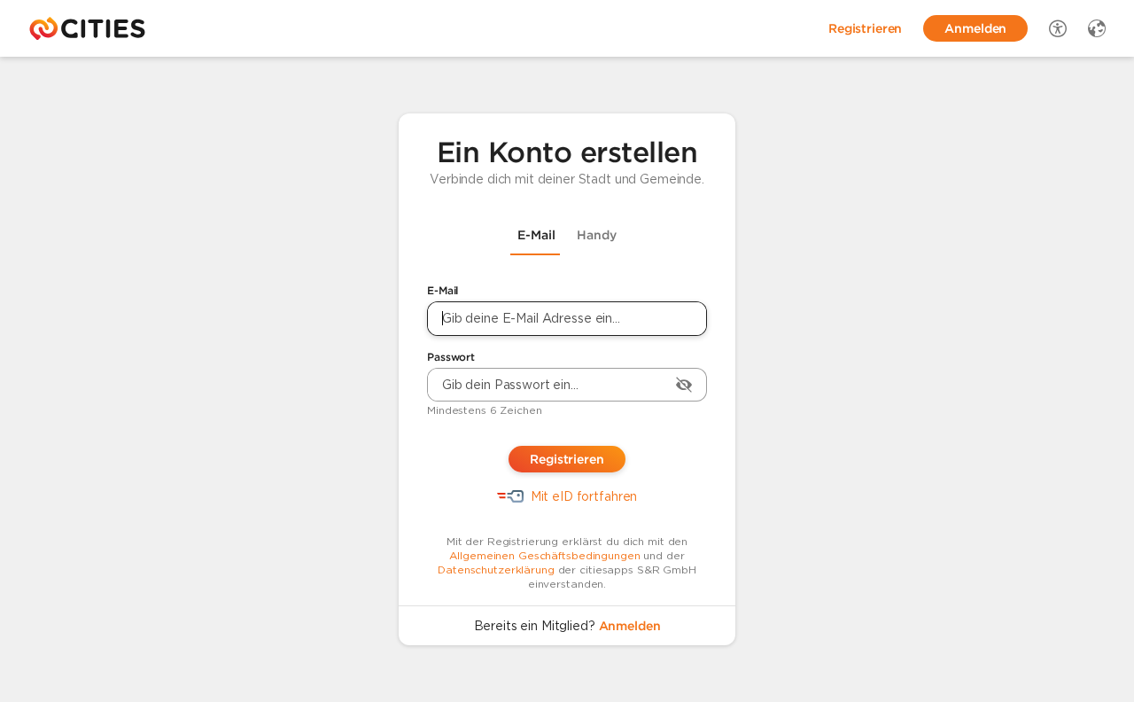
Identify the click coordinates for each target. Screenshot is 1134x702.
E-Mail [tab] (536, 235)
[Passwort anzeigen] (684, 385)
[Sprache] (1097, 28)
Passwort (451, 356)
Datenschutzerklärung (496, 569)
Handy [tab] (597, 235)
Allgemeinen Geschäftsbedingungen (544, 555)
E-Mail (442, 290)
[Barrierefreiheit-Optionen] (1058, 28)
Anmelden (630, 626)
